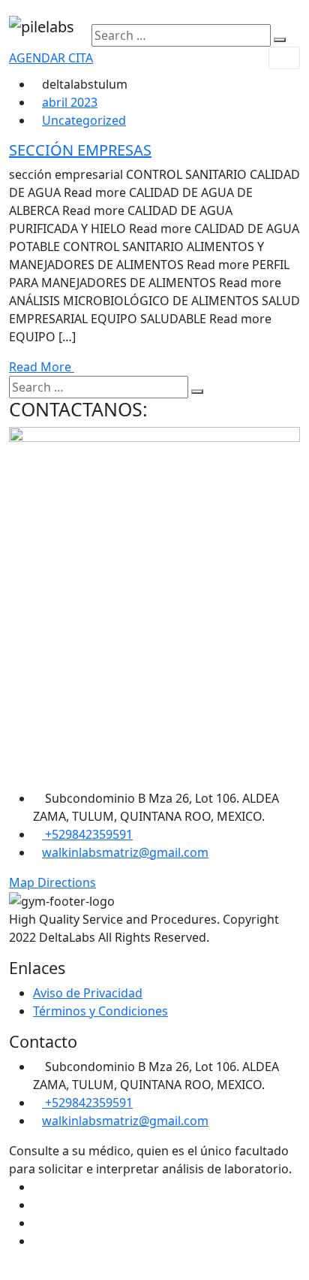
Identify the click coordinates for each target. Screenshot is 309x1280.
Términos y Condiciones (100, 1011)
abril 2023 (70, 102)
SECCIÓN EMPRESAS (80, 150)
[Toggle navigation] (284, 58)
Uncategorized (84, 120)
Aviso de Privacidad (87, 993)
